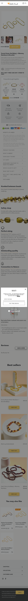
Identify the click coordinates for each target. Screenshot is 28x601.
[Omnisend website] (14, 310)
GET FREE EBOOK (14, 303)
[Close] (25, 289)
